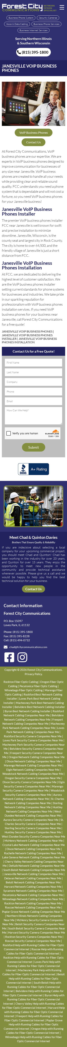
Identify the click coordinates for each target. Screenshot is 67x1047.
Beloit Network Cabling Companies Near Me (33, 882)
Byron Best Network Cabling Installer (28, 711)
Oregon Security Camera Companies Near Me (33, 778)
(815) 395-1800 (23, 632)
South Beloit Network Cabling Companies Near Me (34, 870)
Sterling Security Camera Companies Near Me (33, 828)
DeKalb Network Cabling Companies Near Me (37, 865)
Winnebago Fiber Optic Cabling (23, 690)
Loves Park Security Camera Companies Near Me (33, 740)
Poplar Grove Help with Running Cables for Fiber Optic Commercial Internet (33, 1024)
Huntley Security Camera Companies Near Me (33, 832)
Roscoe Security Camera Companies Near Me (32, 940)
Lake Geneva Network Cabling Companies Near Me (33, 857)
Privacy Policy (33, 674)
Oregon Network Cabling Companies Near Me (37, 757)
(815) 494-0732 (20, 640)
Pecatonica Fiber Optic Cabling (38, 686)
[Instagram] (22, 657)
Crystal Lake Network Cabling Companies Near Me (33, 844)
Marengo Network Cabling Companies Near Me (33, 765)
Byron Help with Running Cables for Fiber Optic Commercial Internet (33, 999)
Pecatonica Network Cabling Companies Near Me (33, 895)
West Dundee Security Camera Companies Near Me (33, 836)
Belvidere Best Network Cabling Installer (40, 707)
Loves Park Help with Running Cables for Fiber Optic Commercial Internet (33, 966)
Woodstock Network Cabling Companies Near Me (32, 773)
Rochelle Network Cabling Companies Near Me (32, 853)
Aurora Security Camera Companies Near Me (30, 819)
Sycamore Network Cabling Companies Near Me (32, 890)
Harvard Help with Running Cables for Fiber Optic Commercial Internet (34, 1012)
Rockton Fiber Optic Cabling (21, 681)
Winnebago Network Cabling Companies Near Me (32, 899)
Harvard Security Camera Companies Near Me (36, 932)
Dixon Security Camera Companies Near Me (29, 782)
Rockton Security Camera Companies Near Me (33, 936)
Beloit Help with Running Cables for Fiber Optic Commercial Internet (35, 978)
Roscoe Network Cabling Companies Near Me (33, 907)
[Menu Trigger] (62, 7)
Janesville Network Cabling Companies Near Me (33, 874)
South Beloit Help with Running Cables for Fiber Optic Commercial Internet (32, 987)
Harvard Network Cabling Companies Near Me (32, 886)
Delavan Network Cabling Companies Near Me (32, 878)
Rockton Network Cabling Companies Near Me (32, 903)
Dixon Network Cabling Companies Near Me (33, 761)
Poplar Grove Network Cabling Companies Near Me (33, 911)
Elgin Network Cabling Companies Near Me (32, 769)
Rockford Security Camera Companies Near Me (33, 736)
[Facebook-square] (9, 657)
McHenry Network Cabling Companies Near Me (33, 840)
